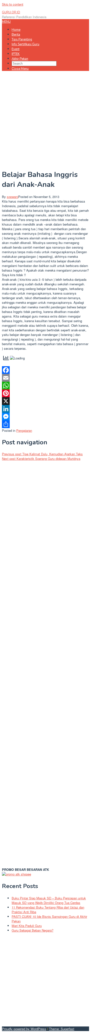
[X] (45, 401)
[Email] (45, 378)
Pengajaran (24, 430)
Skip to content (12, 4)
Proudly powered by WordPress (24, 1028)
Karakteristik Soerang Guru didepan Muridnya (41, 458)
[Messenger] (45, 416)
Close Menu (20, 69)
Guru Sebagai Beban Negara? (32, 930)
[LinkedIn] (45, 409)
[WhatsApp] (45, 385)
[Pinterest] (45, 393)
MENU (6, 22)
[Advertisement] (45, 119)
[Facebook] (45, 370)
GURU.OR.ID (11, 12)
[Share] (45, 424)
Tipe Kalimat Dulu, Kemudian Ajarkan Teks (42, 454)
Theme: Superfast (61, 1028)
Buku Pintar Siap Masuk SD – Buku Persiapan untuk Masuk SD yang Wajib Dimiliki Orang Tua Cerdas (49, 900)
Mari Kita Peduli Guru (27, 925)
